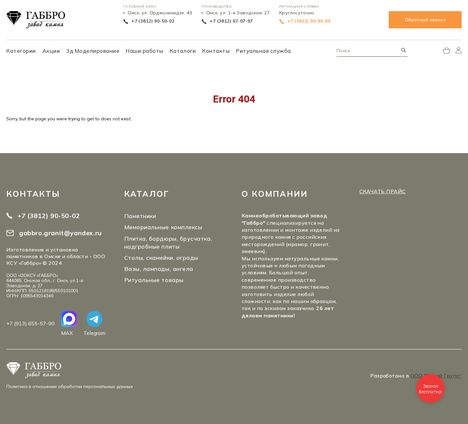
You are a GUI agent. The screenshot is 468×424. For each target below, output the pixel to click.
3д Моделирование (92, 50)
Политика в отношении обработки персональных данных (69, 386)
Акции (51, 50)
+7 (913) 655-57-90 (30, 323)
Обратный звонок (425, 20)
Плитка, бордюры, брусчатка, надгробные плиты (168, 242)
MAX (67, 333)
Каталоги (183, 50)
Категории (21, 50)
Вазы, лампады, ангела (158, 268)
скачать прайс (382, 191)
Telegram (94, 333)
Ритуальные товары (154, 280)
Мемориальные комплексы (163, 227)
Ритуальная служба (263, 50)
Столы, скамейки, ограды (161, 257)
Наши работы (144, 50)
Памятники (140, 216)
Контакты (216, 50)
